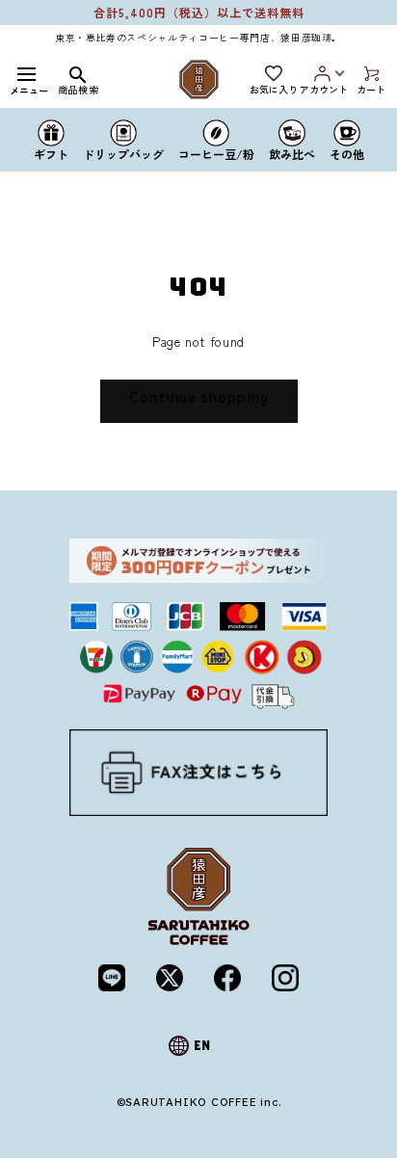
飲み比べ (292, 152)
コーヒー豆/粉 (216, 152)
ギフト (51, 152)
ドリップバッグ (123, 152)
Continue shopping (199, 396)
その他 (347, 152)
